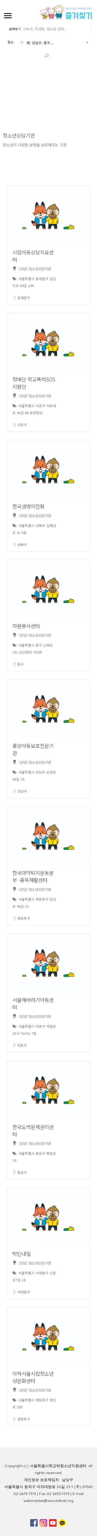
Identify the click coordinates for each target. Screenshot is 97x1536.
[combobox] (48, 43)
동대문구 (23, 297)
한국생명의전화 (28, 506)
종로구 (22, 1172)
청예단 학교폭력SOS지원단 (33, 383)
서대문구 (23, 1291)
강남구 (22, 791)
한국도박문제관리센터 (33, 1130)
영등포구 (23, 918)
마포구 (22, 1045)
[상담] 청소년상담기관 (35, 268)
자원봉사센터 (26, 625)
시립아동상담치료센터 (33, 255)
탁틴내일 (21, 1253)
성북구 (22, 544)
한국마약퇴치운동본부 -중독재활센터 (33, 876)
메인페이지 (33, 91)
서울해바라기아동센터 (33, 1003)
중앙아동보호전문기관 (33, 749)
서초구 (22, 424)
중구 (20, 664)
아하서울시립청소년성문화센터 (33, 1377)
